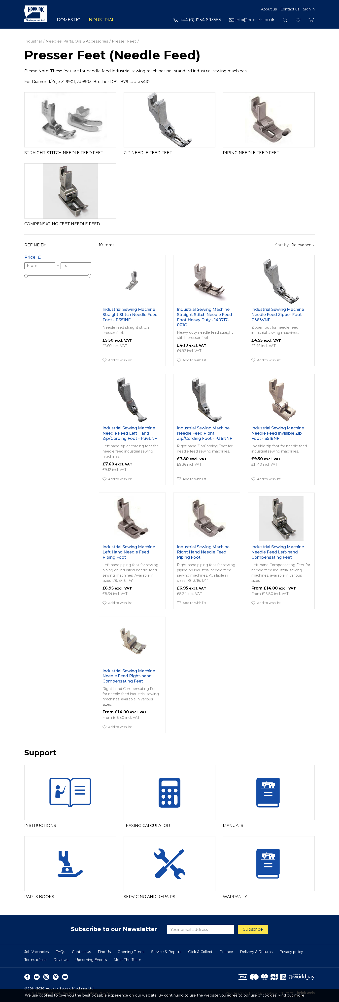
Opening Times (131, 952)
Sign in (309, 9)
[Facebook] (27, 977)
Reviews (61, 959)
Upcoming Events (91, 959)
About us (269, 9)
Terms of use (35, 959)
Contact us (289, 9)
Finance (226, 952)
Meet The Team (127, 959)
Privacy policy (291, 952)
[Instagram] (46, 977)
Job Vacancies (36, 952)
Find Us (104, 952)
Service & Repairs (166, 952)
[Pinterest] (55, 977)
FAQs (60, 952)
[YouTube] (36, 977)
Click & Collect (200, 952)
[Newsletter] (65, 977)
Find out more (291, 995)
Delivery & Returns (256, 952)
